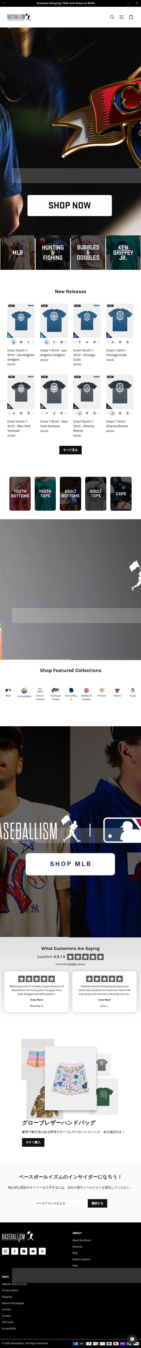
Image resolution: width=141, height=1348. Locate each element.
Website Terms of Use (14, 1284)
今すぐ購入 (33, 1142)
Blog (75, 1253)
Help (75, 1266)
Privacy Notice (10, 1290)
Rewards (77, 1247)
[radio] (13, 342)
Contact (6, 1309)
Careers (6, 1316)
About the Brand (82, 1240)
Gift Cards (7, 1322)
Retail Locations (81, 1259)
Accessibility (9, 1328)
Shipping (7, 1297)
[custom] (5, 1251)
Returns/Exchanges (13, 1303)
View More (36, 999)
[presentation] (33, 342)
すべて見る (70, 450)
